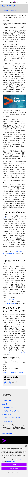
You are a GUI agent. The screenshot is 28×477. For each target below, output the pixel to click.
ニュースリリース (8, 6)
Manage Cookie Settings (14, 472)
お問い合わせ (6, 433)
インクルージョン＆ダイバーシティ (12, 418)
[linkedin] (5, 384)
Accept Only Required (14, 468)
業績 (3, 404)
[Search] (26, 2)
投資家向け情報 (6, 414)
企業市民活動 (6, 421)
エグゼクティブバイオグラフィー (11, 411)
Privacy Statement (10, 461)
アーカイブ (5, 400)
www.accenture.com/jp (9, 303)
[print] (16, 384)
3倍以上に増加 (7, 218)
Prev (7, 10)
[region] (14, 460)
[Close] (26, 446)
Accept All (14, 464)
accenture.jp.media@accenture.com (13, 372)
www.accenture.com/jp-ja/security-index (14, 353)
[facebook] (9, 384)
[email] (13, 384)
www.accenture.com (8, 299)
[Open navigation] (2, 2)
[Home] (13, 2)
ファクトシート (6, 407)
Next (12, 10)
